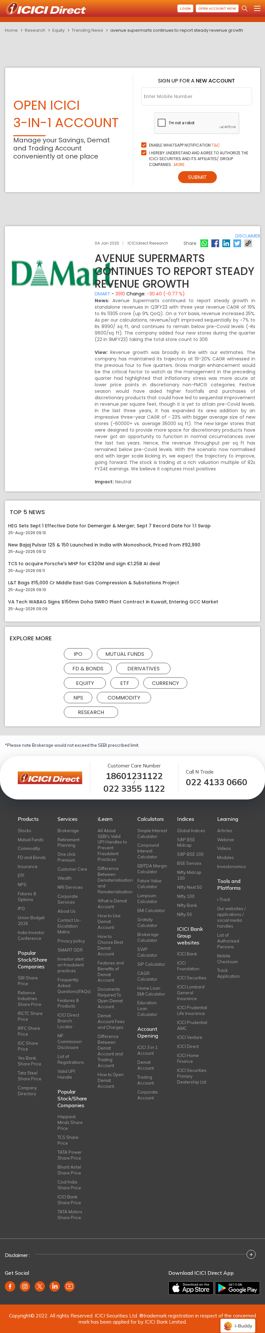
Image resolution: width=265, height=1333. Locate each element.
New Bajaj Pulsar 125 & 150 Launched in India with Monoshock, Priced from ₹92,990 (104, 545)
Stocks (24, 830)
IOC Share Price (28, 1046)
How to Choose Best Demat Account (110, 945)
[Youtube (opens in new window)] (69, 1286)
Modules (225, 857)
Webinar (225, 839)
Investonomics (231, 866)
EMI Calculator (151, 910)
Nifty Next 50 (189, 887)
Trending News (87, 30)
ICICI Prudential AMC (192, 1025)
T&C (216, 145)
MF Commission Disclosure (70, 1041)
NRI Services (70, 887)
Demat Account (145, 1065)
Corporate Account (147, 1094)
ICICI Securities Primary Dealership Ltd (192, 1076)
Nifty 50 (184, 914)
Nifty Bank (187, 905)
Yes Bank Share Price (29, 1060)
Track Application (228, 973)
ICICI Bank (187, 953)
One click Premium (67, 857)
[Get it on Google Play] (237, 1288)
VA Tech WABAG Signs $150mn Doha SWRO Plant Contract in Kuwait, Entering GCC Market (113, 602)
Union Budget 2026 (31, 920)
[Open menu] (257, 8)
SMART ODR (70, 950)
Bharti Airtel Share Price (69, 1169)
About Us (67, 911)
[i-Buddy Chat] (238, 1321)
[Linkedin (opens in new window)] (54, 1286)
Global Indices (191, 830)
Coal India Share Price (69, 1184)
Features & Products (68, 1003)
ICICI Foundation (188, 965)
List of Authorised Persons (228, 940)
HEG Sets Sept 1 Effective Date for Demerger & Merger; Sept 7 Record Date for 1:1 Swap (109, 526)
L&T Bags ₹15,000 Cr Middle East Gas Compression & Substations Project (93, 583)
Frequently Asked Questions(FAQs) (73, 985)
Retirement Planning (69, 842)
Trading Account (145, 1079)
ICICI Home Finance (188, 1058)
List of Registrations (71, 1059)
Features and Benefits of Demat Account (111, 971)
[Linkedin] (226, 243)
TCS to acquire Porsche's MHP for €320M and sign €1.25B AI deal (84, 564)
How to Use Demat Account (109, 921)
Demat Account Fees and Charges (111, 1021)
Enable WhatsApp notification (184, 145)
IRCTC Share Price (30, 1016)
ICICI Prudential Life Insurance (192, 1010)
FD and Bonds (32, 857)
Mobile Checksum (227, 958)
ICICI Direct (188, 1046)
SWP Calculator (147, 952)
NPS (78, 697)
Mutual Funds (124, 653)
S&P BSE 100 (190, 854)
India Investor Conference (31, 935)
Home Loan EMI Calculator (151, 991)
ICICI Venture (189, 1037)
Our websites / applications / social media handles (231, 917)
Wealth (65, 878)
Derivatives (143, 668)
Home (11, 30)
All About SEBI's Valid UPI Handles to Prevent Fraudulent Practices (112, 845)
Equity (58, 30)
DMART (102, 294)
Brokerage (68, 830)
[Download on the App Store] (191, 1288)
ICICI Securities (192, 977)
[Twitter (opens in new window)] (40, 1286)
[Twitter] (237, 243)
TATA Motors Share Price (70, 1214)
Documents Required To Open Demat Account (110, 997)
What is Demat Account (112, 903)
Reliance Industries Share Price (29, 998)
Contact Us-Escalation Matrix (69, 926)
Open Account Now (217, 8)
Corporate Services (68, 899)
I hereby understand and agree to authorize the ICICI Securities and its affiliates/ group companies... (198, 158)
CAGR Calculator (147, 976)
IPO (78, 653)
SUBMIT (197, 177)
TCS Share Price (68, 1140)
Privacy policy (71, 940)
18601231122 (134, 776)
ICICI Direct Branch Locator (68, 1020)
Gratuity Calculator (147, 922)
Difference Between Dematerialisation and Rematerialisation (113, 880)
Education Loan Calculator (147, 1008)
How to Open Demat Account (111, 1080)
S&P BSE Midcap (186, 842)
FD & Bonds (87, 668)
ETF (124, 683)
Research (35, 30)
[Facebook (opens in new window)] (10, 1286)
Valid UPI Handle (66, 1074)
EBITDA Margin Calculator (152, 868)
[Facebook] (215, 243)
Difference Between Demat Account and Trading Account (110, 1051)
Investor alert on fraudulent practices (71, 964)
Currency (165, 683)
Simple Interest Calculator (152, 833)
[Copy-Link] (248, 243)
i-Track (223, 899)
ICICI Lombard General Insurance (191, 992)
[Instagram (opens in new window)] (25, 1286)
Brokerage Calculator (148, 937)
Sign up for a (196, 80)
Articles (224, 830)
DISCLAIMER (247, 236)
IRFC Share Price (29, 1031)
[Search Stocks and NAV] (244, 8)
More (179, 164)
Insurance (27, 866)
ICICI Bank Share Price (69, 1199)
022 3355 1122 (134, 788)
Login (185, 8)
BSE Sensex (189, 863)
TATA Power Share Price (70, 1155)
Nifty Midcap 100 (189, 875)
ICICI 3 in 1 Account (147, 1050)
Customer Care (72, 869)
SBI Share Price (28, 980)
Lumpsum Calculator (147, 898)
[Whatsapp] (204, 243)
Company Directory (27, 1090)
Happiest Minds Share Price (70, 1122)
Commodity (124, 697)
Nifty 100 (186, 896)
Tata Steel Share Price (29, 1075)
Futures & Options (27, 896)
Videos (224, 848)
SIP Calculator (151, 964)
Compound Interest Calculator (148, 851)
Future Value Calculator (149, 883)
